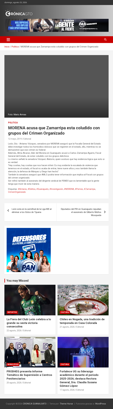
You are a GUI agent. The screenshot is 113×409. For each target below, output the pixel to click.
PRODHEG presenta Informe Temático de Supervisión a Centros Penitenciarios (29, 375)
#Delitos (31, 189)
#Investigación (56, 189)
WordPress (100, 403)
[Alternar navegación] (8, 39)
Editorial (27, 139)
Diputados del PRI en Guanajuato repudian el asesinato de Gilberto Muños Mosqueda (81, 212)
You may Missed (17, 280)
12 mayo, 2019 (15, 139)
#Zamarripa (89, 189)
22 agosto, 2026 (14, 330)
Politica (13, 122)
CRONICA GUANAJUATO (34, 403)
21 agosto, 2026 (67, 327)
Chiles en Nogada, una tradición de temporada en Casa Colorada (82, 321)
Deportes (12, 312)
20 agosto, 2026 (14, 382)
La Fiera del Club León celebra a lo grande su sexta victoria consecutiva (29, 323)
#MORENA (69, 189)
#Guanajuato (42, 189)
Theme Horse (66, 403)
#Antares (22, 189)
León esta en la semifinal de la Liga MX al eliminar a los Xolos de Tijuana (31, 210)
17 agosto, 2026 (67, 390)
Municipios (13, 364)
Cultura (65, 312)
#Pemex (79, 189)
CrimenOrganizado (17, 192)
